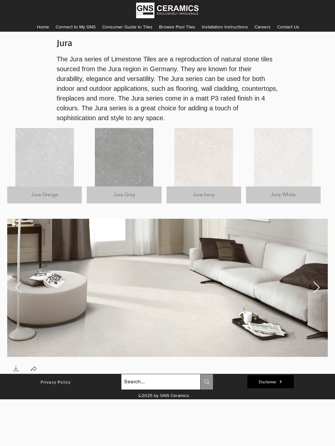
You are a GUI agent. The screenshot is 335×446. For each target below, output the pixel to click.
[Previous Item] (18, 287)
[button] (225, 27)
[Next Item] (316, 287)
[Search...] (206, 382)
